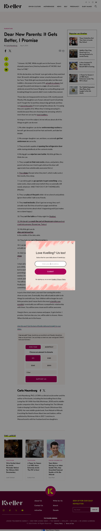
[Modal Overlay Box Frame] (50, 265)
